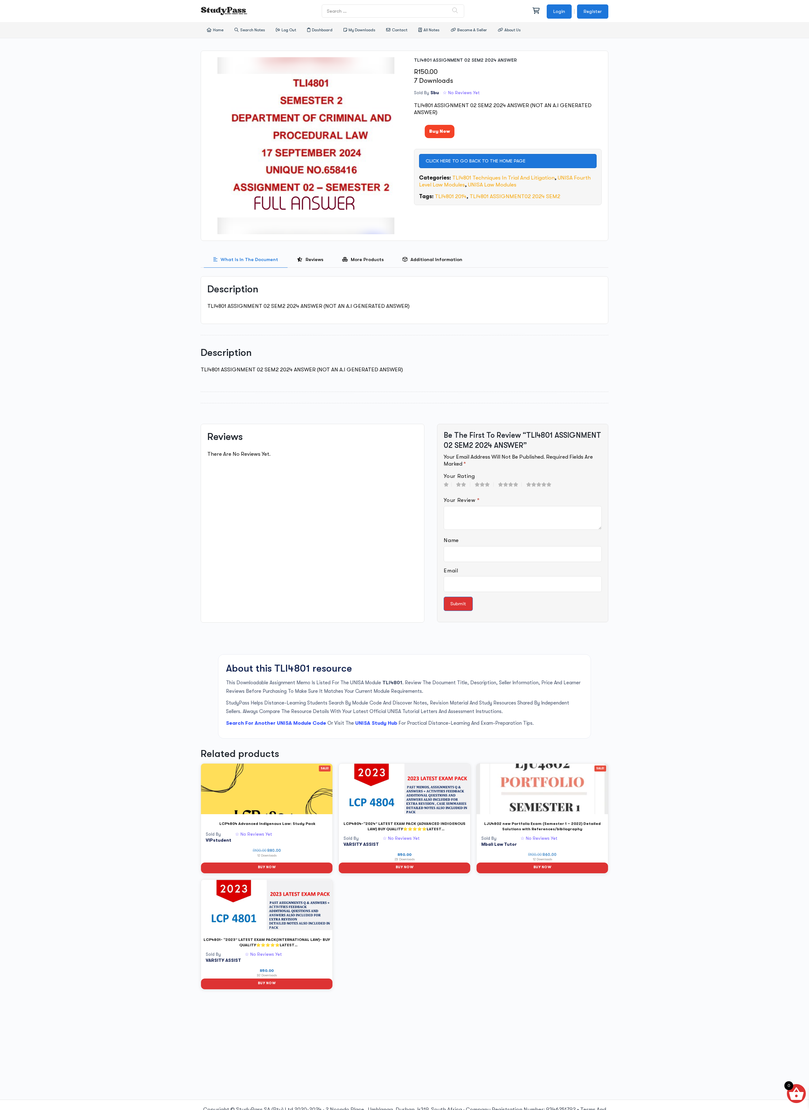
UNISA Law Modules (492, 185)
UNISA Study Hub (376, 723)
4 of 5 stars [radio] (510, 484)
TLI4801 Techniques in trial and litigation (503, 178)
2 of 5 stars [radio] (463, 484)
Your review (462, 500)
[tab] (246, 260)
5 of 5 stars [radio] (541, 484)
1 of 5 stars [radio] (448, 484)
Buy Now (439, 131)
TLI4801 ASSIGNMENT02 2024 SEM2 (515, 196)
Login (559, 11)
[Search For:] (393, 11)
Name (451, 540)
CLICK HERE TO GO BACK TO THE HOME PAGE (476, 161)
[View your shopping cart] (535, 11)
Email (451, 571)
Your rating (459, 476)
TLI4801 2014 (450, 196)
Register (593, 11)
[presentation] (246, 260)
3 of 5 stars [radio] (484, 484)
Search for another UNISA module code (276, 723)
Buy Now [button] (267, 867)
